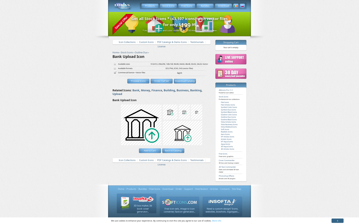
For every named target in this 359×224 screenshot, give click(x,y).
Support (188, 188)
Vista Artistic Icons (228, 122)
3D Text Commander (229, 169)
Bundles (205, 5)
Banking (196, 90)
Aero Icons (225, 134)
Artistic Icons (226, 139)
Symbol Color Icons (229, 107)
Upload (117, 94)
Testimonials (197, 42)
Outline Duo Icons (228, 117)
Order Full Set (161, 80)
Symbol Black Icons (229, 112)
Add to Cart (150, 150)
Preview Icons (138, 80)
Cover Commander (229, 161)
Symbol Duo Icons (228, 109)
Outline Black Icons (229, 119)
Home (121, 188)
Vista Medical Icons (229, 127)
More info (216, 220)
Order (179, 188)
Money (145, 90)
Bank (135, 90)
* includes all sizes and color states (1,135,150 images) (180, 30)
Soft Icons (225, 129)
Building (169, 90)
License (161, 46)
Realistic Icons (227, 131)
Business (183, 90)
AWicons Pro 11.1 (226, 91)
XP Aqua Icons (227, 141)
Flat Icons (225, 102)
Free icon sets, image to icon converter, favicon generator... (179, 210)
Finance (156, 90)
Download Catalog (185, 80)
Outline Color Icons (229, 114)
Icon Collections (127, 42)
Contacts (225, 188)
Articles (214, 188)
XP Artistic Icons (227, 136)
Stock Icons (168, 5)
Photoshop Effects (227, 177)
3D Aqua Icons (227, 146)
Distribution (201, 188)
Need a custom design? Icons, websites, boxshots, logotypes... (222, 210)
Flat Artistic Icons (228, 105)
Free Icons (186, 5)
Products (150, 5)
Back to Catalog (173, 150)
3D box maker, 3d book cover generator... (143, 208)
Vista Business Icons (229, 124)
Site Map (236, 188)
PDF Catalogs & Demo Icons (172, 42)
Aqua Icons (225, 144)
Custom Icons (146, 42)
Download (223, 5)
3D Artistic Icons (227, 149)
